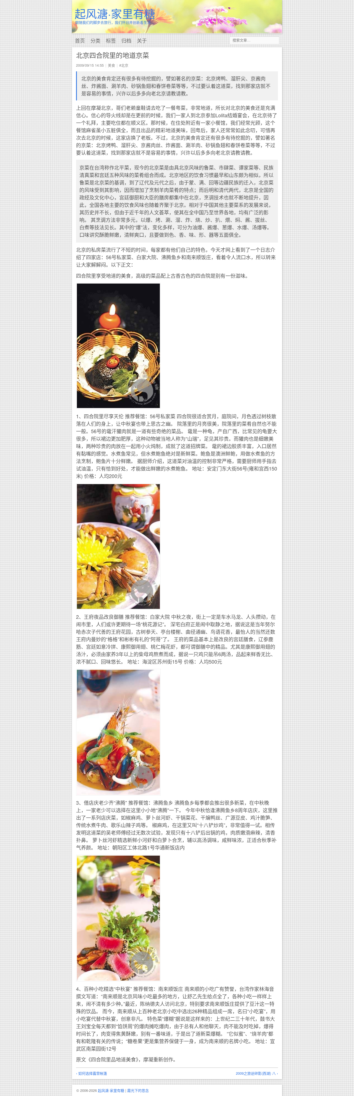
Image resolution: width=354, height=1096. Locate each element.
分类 (95, 40)
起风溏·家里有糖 (115, 13)
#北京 (123, 65)
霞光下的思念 (138, 1090)
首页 (80, 40)
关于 (142, 40)
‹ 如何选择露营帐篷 (91, 1073)
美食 (111, 65)
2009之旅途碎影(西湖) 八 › (257, 1073)
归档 (126, 40)
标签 (111, 40)
